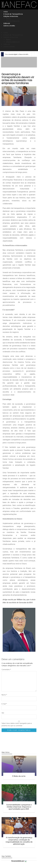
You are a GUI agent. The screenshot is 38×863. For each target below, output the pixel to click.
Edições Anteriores (13, 21)
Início (5, 12)
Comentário (6, 669)
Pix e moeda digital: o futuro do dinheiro (18, 54)
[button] (19, 30)
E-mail (4, 704)
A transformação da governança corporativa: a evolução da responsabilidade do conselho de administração (19, 840)
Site (3, 713)
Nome (4, 695)
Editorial (6, 23)
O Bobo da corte (19, 776)
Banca (8, 19)
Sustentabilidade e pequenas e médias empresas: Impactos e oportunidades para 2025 (19, 807)
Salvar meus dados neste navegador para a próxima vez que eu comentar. (17, 724)
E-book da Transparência (13, 14)
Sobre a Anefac (9, 26)
